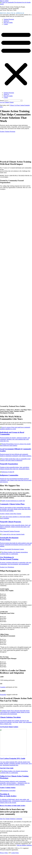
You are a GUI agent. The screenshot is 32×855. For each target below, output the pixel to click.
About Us (6, 21)
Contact (6, 24)
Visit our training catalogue (24, 845)
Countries (2, 687)
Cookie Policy (15, 853)
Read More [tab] (3, 595)
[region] (16, 145)
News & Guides (8, 22)
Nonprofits (3, 694)
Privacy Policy (4, 853)
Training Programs (9, 19)
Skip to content (4, 0)
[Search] (21, 101)
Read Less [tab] (3, 594)
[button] (16, 58)
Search (2, 100)
